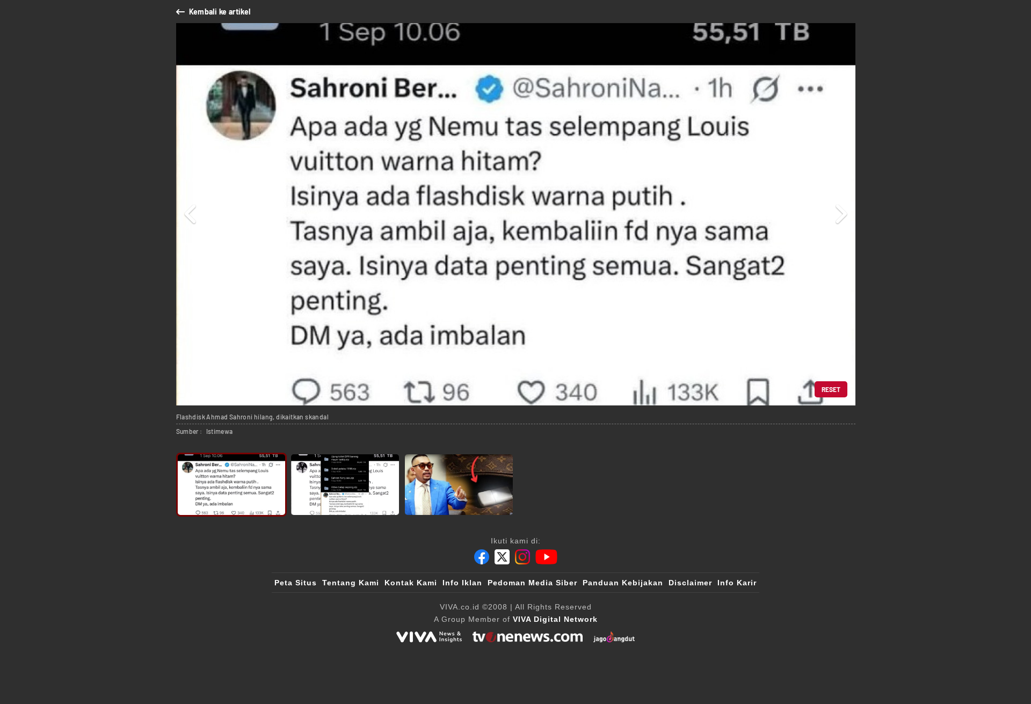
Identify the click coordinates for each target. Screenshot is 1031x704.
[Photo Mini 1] (231, 485)
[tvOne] (528, 637)
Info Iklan (462, 582)
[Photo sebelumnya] (191, 214)
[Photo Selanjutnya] (840, 214)
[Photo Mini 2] (345, 485)
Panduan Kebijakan (623, 582)
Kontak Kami (410, 582)
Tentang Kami (350, 582)
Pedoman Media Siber (532, 582)
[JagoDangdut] (614, 637)
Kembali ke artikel (220, 11)
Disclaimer (690, 582)
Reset (831, 389)
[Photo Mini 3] (458, 485)
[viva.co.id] (429, 637)
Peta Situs (295, 582)
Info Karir (737, 582)
